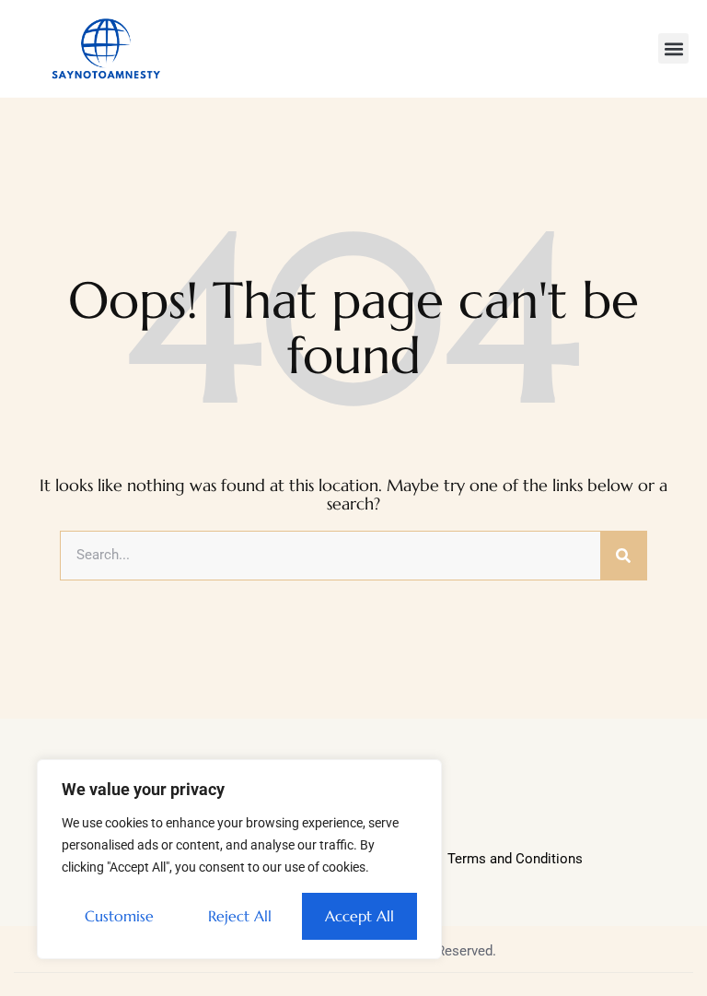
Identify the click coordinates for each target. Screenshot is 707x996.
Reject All (240, 916)
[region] (239, 859)
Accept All (359, 916)
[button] (673, 48)
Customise (119, 916)
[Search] (623, 556)
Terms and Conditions (515, 858)
